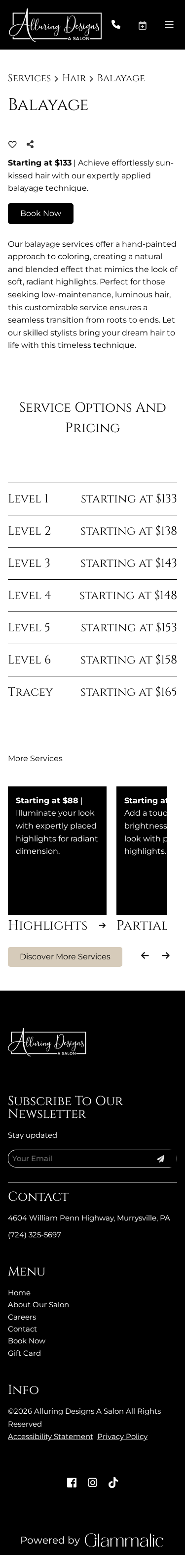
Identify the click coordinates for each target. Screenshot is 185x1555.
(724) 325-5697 (34, 1234)
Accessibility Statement (50, 1436)
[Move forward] (165, 955)
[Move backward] (145, 955)
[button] (151, 25)
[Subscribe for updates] (160, 1158)
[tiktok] (113, 1483)
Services (29, 78)
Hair (74, 78)
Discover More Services (65, 956)
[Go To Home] (55, 24)
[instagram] (92, 1483)
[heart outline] (12, 145)
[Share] (32, 144)
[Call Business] (125, 25)
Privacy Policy (122, 1436)
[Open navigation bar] (169, 25)
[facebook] (72, 1483)
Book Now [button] (40, 213)
